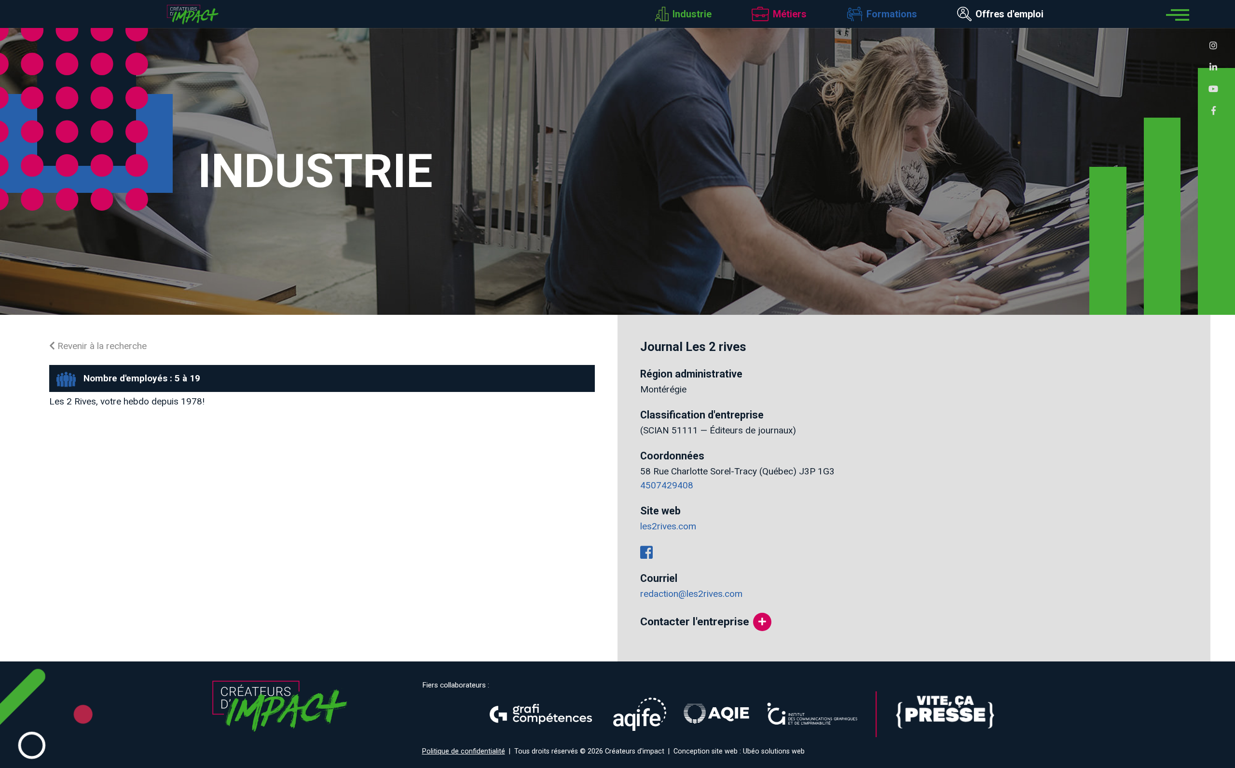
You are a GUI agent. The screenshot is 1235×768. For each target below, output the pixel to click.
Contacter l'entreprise (694, 621)
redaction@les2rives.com (691, 593)
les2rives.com (668, 526)
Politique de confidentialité (463, 751)
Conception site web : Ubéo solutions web (739, 751)
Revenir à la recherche (101, 345)
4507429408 (666, 485)
